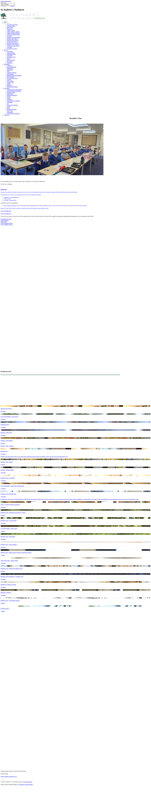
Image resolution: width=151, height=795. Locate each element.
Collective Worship (11, 72)
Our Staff (9, 36)
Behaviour (9, 85)
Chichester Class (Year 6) (13, 45)
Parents (5, 50)
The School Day (11, 26)
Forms (8, 58)
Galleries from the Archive (13, 34)
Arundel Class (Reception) (13, 37)
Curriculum (6, 88)
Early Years (10, 110)
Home (5, 22)
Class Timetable (4, 220)
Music (8, 108)
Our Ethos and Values (12, 24)
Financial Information (12, 86)
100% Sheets (4, 221)
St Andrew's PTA (11, 57)
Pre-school (9, 61)
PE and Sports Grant (12, 78)
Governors (9, 47)
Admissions (10, 69)
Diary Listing (10, 81)
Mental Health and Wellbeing (14, 75)
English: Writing (11, 92)
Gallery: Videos (11, 30)
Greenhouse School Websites (25, 784)
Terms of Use (10, 82)
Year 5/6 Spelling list (6, 213)
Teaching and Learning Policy (14, 89)
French (8, 106)
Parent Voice (10, 27)
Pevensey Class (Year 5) (13, 44)
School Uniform (11, 53)
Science (9, 96)
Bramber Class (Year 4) (13, 43)
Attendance (10, 62)
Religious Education (12, 95)
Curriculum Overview (6, 219)
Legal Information (27, 782)
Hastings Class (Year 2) (13, 40)
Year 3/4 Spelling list (6, 211)
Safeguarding (10, 74)
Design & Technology (12, 105)
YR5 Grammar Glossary (7, 224)
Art (8, 103)
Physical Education (11, 109)
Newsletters (10, 51)
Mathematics (10, 93)
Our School (7, 23)
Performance (10, 68)
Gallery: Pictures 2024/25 (13, 31)
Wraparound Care (11, 54)
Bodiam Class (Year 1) (12, 38)
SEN (8, 71)
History (9, 98)
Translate (12, 6)
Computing (10, 102)
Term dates (9, 55)
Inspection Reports (11, 67)
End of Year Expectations (13, 113)
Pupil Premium (10, 77)
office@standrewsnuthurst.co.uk (9, 776)
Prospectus (9, 29)
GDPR (8, 84)
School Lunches (11, 60)
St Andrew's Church (12, 48)
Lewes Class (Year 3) (12, 41)
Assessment (10, 112)
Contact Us (10, 65)
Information (7, 64)
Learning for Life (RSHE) (13, 101)
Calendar (9, 79)
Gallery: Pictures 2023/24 (13, 33)
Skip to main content (6, 1)
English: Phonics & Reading (14, 91)
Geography (10, 99)
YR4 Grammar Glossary (7, 223)
